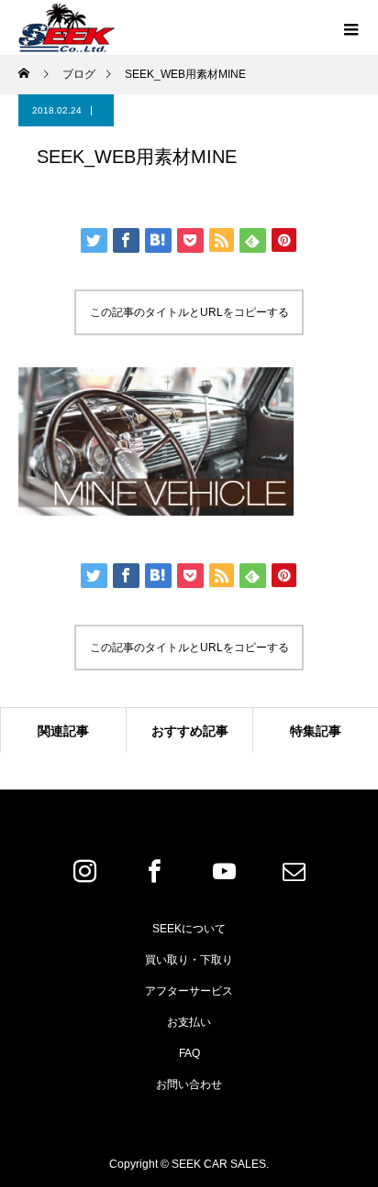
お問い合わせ (189, 1084)
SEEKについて (189, 928)
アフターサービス (189, 991)
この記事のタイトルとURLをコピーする (189, 312)
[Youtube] (224, 872)
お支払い (189, 1022)
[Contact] (293, 872)
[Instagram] (84, 872)
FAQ (189, 1053)
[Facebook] (154, 872)
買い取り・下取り (189, 959)
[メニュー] (350, 27)
